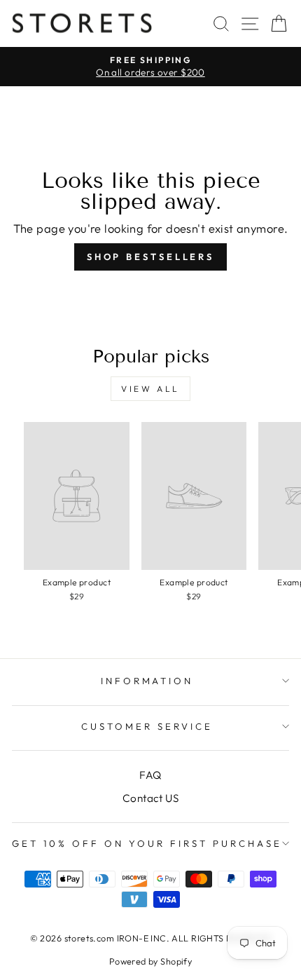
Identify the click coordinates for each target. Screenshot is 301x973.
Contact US (150, 798)
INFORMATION (147, 680)
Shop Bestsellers (150, 256)
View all (150, 388)
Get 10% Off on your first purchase (146, 843)
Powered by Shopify (150, 961)
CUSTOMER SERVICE (147, 726)
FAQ (150, 775)
